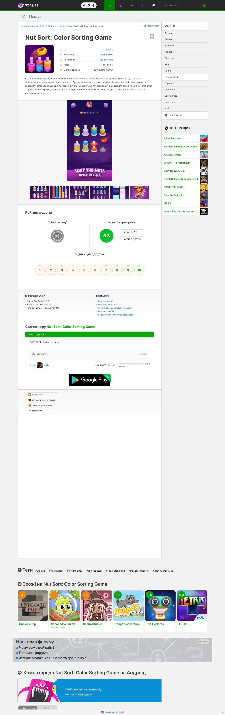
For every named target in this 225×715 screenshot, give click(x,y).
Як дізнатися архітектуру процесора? (116, 314)
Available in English (115, 712)
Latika (46, 365)
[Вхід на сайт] (204, 5)
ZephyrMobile (106, 59)
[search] (107, 16)
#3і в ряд (40, 570)
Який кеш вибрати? (107, 304)
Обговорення (28, 708)
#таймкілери (55, 570)
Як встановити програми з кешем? (115, 308)
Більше (204, 641)
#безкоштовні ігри (115, 570)
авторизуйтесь (85, 694)
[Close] (222, 712)
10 (139, 270)
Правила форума (32, 653)
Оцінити (132, 232)
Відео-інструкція (106, 311)
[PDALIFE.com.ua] (27, 5)
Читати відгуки (132, 239)
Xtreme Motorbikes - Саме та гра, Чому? (51, 658)
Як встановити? (105, 301)
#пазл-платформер (163, 570)
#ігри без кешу (94, 570)
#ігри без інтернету (139, 570)
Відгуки (47, 708)
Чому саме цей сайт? (35, 647)
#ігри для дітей (74, 570)
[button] (158, 102)
